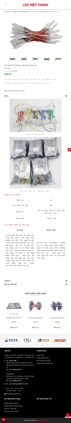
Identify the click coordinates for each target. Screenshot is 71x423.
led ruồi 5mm (16, 90)
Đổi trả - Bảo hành (11, 408)
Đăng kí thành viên (43, 358)
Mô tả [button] (6, 96)
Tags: (6, 90)
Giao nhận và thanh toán (45, 363)
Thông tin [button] (7, 281)
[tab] (35, 95)
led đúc (23, 90)
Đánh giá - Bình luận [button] (10, 284)
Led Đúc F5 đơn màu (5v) (35, 318)
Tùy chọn (14, 327)
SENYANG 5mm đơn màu (14, 318)
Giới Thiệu (41, 355)
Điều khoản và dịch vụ (12, 403)
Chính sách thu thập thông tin (14, 406)
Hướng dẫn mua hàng (44, 361)
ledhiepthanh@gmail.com (13, 394)
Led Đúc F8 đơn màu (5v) (57, 318)
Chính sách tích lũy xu (12, 411)
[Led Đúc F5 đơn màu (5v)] (35, 306)
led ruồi (10, 90)
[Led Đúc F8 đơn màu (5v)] (57, 306)
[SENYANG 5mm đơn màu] (13, 306)
